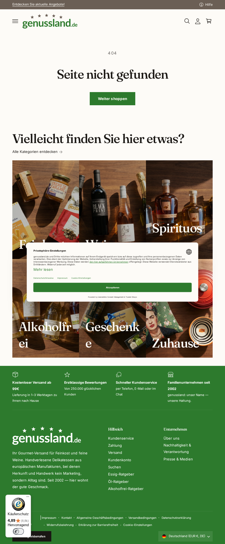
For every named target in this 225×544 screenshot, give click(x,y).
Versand (115, 452)
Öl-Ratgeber (118, 481)
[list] (112, 388)
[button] (15, 21)
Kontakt (66, 517)
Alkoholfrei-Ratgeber (126, 488)
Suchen (114, 467)
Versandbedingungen (142, 517)
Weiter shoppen (112, 98)
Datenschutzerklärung (176, 517)
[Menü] (27, 498)
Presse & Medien (178, 459)
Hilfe (209, 4)
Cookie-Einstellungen (137, 524)
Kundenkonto (119, 460)
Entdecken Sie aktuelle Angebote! (38, 4)
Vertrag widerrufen (32, 536)
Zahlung (115, 445)
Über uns (171, 438)
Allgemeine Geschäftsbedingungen (100, 517)
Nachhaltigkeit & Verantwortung (177, 448)
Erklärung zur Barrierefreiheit (98, 524)
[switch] (18, 531)
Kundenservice (121, 438)
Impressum (49, 517)
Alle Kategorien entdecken (35, 151)
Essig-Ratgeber (121, 474)
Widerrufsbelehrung (60, 524)
